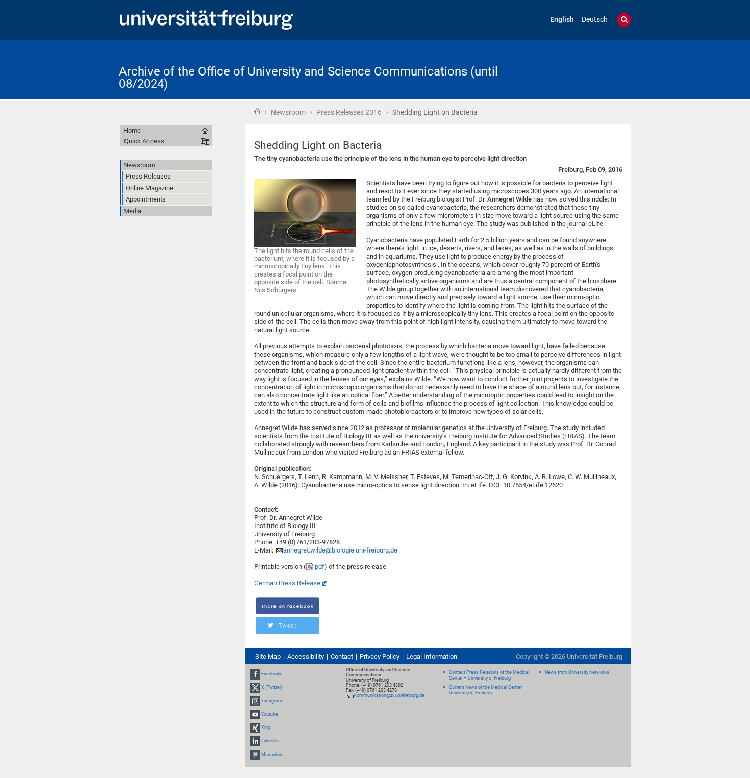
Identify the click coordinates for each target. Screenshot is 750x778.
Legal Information (431, 656)
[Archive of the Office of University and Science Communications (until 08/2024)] (581, 68)
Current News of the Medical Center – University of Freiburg (487, 690)
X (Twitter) (272, 687)
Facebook (271, 673)
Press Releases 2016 (349, 112)
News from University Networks (577, 672)
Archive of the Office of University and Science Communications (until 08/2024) (308, 77)
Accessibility (305, 656)
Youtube (269, 714)
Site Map (268, 656)
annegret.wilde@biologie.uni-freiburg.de (340, 550)
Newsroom (288, 112)
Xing (265, 727)
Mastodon (271, 754)
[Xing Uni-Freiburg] (255, 727)
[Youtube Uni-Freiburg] (255, 714)
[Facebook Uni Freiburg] (255, 673)
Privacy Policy (379, 656)
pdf (319, 566)
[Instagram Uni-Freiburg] (255, 701)
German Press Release (287, 583)
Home (257, 111)
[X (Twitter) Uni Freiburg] (255, 687)
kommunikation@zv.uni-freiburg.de (389, 695)
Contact (342, 656)
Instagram (271, 701)
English (562, 19)
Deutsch (595, 19)
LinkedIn (270, 740)
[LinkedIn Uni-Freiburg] (255, 740)
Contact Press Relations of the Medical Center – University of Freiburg (489, 675)
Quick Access (144, 141)
